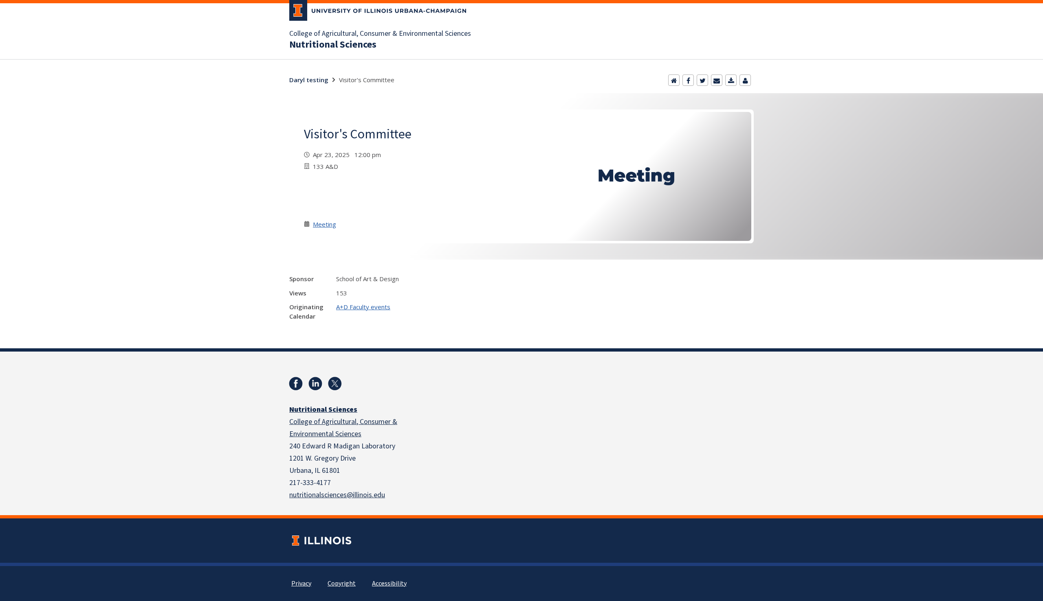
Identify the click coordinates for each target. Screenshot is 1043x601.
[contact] (745, 80)
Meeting (324, 224)
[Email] (716, 80)
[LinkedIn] (315, 384)
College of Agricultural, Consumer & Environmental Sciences (380, 34)
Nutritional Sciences (332, 45)
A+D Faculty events (363, 307)
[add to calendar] (731, 80)
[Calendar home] (674, 80)
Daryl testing (308, 80)
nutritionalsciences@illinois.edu (337, 495)
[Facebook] (688, 80)
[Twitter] (702, 80)
